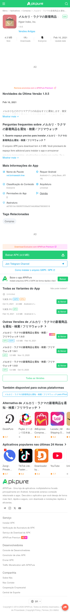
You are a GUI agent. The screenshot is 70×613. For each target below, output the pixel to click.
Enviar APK (8, 560)
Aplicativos (15, 10)
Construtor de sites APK (14, 555)
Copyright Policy (33, 610)
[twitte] (15, 508)
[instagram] (10, 508)
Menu (5, 10)
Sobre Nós (8, 577)
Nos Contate (8, 582)
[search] (66, 3)
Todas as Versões (35, 378)
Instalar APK (9, 522)
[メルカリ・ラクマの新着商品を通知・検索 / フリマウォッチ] (10, 21)
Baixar (63, 279)
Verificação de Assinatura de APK (19, 527)
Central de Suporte (11, 592)
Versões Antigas (27, 31)
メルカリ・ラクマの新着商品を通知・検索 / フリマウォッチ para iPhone (36, 394)
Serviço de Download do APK (16, 532)
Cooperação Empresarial (14, 587)
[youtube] (20, 508)
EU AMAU (54, 610)
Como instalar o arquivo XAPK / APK (33, 270)
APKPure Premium (12, 537)
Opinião (44, 193)
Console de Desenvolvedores (16, 550)
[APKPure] (35, 4)
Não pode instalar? (58, 288)
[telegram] (5, 508)
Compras (26, 10)
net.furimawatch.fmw (16, 175)
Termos (45, 610)
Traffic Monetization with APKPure (19, 564)
